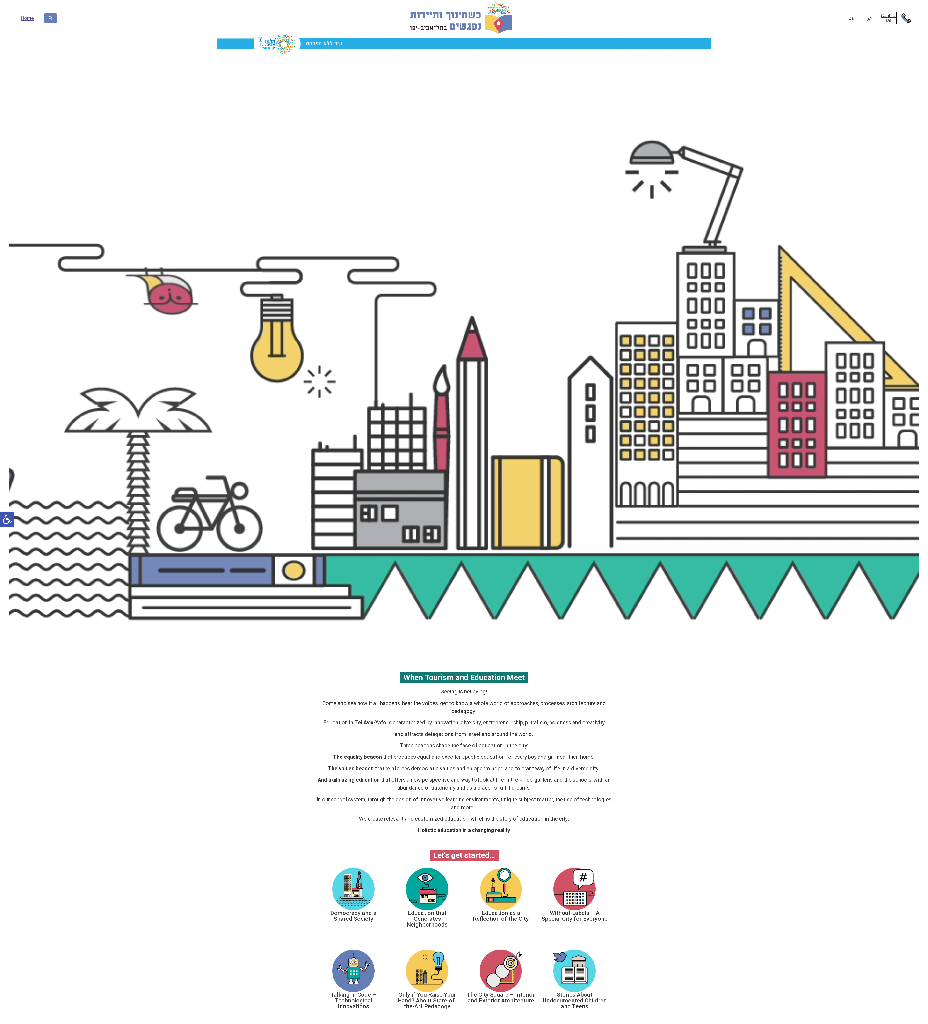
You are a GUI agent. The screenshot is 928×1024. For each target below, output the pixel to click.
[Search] (50, 18)
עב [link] (851, 18)
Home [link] (27, 18)
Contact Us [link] (888, 18)
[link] (7, 519)
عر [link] (869, 18)
